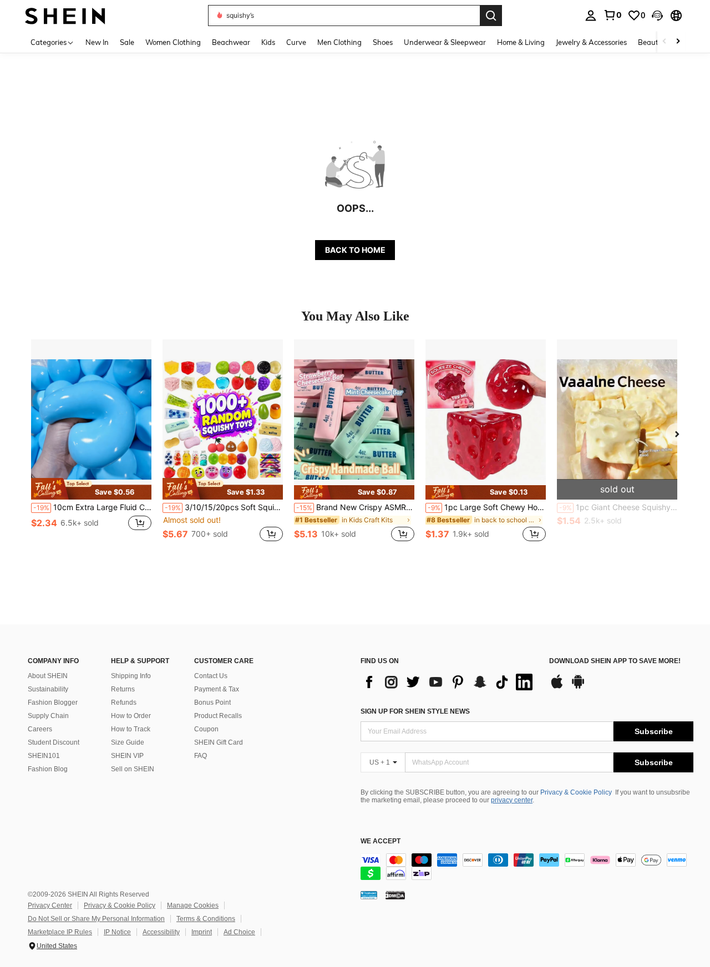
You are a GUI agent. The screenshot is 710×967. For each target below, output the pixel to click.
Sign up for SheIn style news (415, 711)
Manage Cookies (193, 905)
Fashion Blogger (53, 702)
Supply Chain (48, 716)
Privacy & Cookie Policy (576, 792)
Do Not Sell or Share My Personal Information (96, 919)
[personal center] (590, 15)
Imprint (201, 932)
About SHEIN (48, 676)
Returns (123, 689)
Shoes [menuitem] (383, 42)
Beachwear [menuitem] (231, 42)
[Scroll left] (664, 42)
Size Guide (127, 742)
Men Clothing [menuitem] (339, 42)
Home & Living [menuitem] (521, 42)
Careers (40, 729)
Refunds (123, 702)
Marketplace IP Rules (60, 932)
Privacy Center (50, 905)
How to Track (130, 729)
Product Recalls (218, 716)
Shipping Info (131, 676)
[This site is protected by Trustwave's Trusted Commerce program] (369, 895)
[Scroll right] (678, 42)
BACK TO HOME (355, 250)
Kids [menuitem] (268, 42)
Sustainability (48, 689)
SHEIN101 (44, 756)
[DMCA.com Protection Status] (395, 895)
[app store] (557, 687)
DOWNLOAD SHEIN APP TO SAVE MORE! (615, 661)
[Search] (491, 15)
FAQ (200, 756)
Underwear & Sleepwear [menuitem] (445, 42)
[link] (612, 15)
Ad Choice (239, 932)
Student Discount (53, 742)
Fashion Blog (48, 769)
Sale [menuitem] (127, 42)
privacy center (511, 800)
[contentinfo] (527, 866)
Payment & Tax (216, 689)
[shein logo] (65, 15)
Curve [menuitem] (296, 42)
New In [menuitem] (97, 42)
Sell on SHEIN (132, 769)
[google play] (578, 687)
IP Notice (117, 932)
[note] (91, 488)
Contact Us (210, 676)
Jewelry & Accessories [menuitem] (591, 42)
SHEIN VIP (127, 756)
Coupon (206, 729)
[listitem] (91, 446)
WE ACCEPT (380, 841)
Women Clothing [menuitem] (173, 42)
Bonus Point (212, 702)
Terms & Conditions (205, 919)
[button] (657, 15)
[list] (449, 682)
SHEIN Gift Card (218, 742)
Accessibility (161, 932)
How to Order (131, 716)
